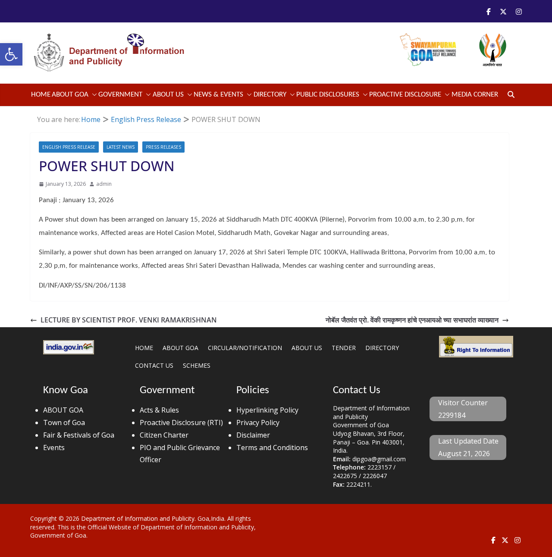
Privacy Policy (257, 422)
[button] (11, 54)
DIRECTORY (382, 348)
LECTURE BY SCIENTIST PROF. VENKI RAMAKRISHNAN (129, 320)
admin (104, 184)
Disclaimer (253, 435)
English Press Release (68, 147)
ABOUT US (307, 348)
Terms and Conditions (272, 447)
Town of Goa (64, 422)
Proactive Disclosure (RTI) (181, 422)
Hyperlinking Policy (267, 410)
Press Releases (163, 147)
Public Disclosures (327, 94)
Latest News (121, 147)
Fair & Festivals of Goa (78, 435)
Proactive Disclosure (405, 94)
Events (54, 447)
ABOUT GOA (70, 94)
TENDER (344, 348)
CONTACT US (154, 365)
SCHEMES (196, 365)
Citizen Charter (164, 435)
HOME (144, 348)
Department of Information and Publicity (137, 518)
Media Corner (475, 94)
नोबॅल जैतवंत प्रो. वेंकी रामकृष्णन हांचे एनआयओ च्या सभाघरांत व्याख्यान (412, 320)
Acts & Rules (159, 410)
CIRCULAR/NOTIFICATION (245, 348)
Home (40, 94)
